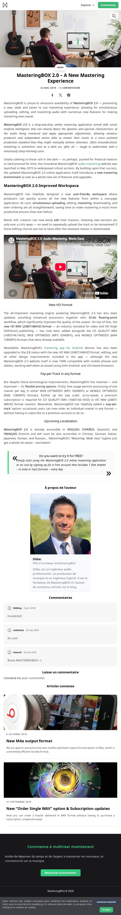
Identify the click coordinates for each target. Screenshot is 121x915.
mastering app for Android (63, 348)
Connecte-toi (13, 678)
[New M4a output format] (60, 712)
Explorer (86, 5)
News (60, 67)
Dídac (37, 559)
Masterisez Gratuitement (60, 873)
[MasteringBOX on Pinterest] (68, 95)
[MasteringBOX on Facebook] (52, 95)
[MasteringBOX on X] (60, 95)
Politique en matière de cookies (19, 907)
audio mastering (89, 164)
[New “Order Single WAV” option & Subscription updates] (60, 780)
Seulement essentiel (106, 902)
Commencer (108, 5)
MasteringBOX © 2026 (60, 891)
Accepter (106, 909)
